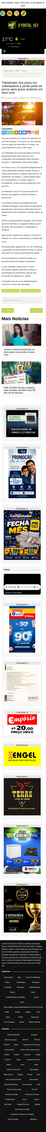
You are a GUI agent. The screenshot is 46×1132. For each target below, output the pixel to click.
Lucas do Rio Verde (11, 291)
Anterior (9, 310)
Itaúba (8, 1064)
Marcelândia (34, 1069)
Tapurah (37, 1104)
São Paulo (7, 1104)
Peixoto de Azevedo (14, 1089)
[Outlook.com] (24, 132)
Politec (6, 1012)
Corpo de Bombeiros (33, 977)
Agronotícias (8, 977)
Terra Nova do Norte (22, 1109)
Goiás (18, 1059)
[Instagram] (29, 132)
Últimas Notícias (35, 98)
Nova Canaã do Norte (13, 1079)
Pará (38, 1084)
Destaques (36, 982)
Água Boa (33, 1119)
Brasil (16, 1045)
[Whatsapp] (12, 132)
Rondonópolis (10, 1099)
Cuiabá (37, 1055)
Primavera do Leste (32, 1094)
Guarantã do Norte (33, 1059)
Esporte (12, 992)
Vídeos (21, 1022)
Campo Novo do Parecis (31, 1045)
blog (19, 977)
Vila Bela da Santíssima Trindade (22, 1114)
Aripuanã (34, 1035)
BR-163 (37, 1040)
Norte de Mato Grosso (31, 291)
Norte (39, 1074)
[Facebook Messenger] (20, 132)
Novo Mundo (27, 1084)
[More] (37, 132)
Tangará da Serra (23, 1104)
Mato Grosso (8, 1074)
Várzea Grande (12, 1119)
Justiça (36, 997)
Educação (20, 987)
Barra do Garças (11, 1040)
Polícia (17, 1012)
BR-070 (25, 1040)
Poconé (34, 1089)
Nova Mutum (34, 1079)
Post (27, 98)
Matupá (20, 1074)
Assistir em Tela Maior (13, 593)
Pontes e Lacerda (11, 1094)
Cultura (7, 982)
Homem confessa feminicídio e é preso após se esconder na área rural (19, 352)
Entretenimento (34, 987)
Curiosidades (21, 982)
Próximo (35, 310)
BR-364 (6, 1045)
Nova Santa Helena (11, 1084)
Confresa (27, 1055)
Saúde (20, 1017)
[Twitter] (8, 132)
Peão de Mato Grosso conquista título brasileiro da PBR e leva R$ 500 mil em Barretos (19, 390)
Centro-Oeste (9, 1050)
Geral (33, 992)
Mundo (29, 1074)
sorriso (36, 1099)
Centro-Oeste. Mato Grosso (30, 1050)
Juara (22, 1064)
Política (28, 1012)
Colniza (6, 1055)
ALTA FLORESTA (13, 1035)
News (23, 98)
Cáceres (8, 1059)
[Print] (16, 132)
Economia (7, 987)
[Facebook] (4, 132)
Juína (36, 1064)
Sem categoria (9, 1022)
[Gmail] (33, 132)
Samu (8, 1017)
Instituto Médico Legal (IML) (15, 997)
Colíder (16, 1055)
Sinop (24, 1099)
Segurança (35, 1017)
